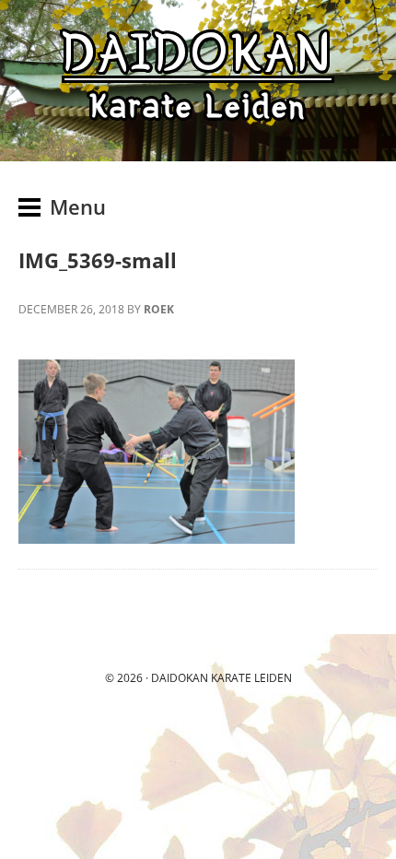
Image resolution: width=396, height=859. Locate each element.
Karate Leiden (251, 678)
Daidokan (179, 678)
